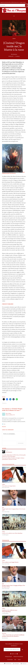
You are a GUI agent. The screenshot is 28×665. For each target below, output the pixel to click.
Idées (3, 507)
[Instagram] (15, 653)
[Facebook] (10, 653)
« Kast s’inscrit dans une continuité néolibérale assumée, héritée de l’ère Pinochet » (13, 635)
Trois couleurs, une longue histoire (9, 486)
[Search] (26, 5)
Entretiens (4, 633)
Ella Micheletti (14, 54)
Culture (14, 38)
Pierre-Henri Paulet (5, 487)
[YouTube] (17, 653)
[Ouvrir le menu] (14, 16)
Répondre (4, 426)
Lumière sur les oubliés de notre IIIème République (12, 533)
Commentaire (20, 443)
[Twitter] (12, 653)
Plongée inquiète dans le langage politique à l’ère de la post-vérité (14, 510)
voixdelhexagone (5, 534)
